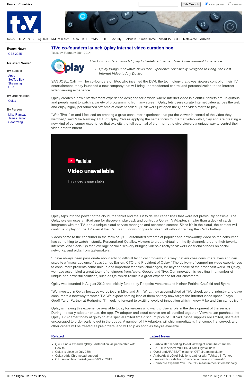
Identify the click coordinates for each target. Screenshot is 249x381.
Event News (17, 49)
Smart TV (165, 39)
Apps (11, 75)
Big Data (42, 39)
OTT (177, 39)
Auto (76, 39)
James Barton (17, 118)
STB (31, 39)
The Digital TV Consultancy (28, 376)
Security (116, 39)
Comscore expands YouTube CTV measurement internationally (195, 363)
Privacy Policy (124, 376)
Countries (25, 4)
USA (11, 87)
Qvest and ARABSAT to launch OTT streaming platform (189, 351)
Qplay (12, 100)
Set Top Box (16, 79)
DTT (85, 39)
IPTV (21, 39)
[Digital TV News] (33, 22)
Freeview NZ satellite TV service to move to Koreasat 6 (189, 359)
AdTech (205, 39)
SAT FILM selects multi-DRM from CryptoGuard (184, 348)
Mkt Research (60, 39)
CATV (94, 39)
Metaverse (190, 39)
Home (11, 4)
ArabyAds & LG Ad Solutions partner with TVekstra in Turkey (192, 355)
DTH (104, 39)
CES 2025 (15, 54)
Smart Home (147, 39)
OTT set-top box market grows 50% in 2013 (83, 359)
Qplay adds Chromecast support (76, 355)
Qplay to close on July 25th (73, 351)
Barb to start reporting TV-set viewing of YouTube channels (192, 344)
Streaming (15, 83)
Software (130, 39)
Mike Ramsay (17, 114)
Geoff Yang (15, 122)
